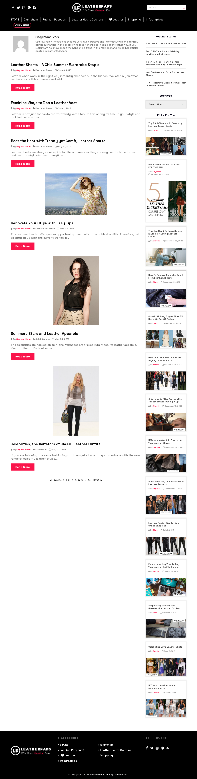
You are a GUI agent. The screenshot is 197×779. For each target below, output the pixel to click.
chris (155, 282)
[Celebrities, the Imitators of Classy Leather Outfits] (76, 401)
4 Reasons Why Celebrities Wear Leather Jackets (166, 483)
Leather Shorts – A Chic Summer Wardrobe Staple (55, 64)
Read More (22, 87)
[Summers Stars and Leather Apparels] (76, 290)
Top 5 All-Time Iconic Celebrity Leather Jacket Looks (162, 52)
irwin (155, 612)
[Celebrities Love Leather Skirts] (166, 667)
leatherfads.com (57, 51)
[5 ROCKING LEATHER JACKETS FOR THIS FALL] (166, 201)
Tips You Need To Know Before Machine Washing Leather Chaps (164, 63)
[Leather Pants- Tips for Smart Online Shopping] (166, 546)
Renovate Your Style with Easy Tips (42, 223)
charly (156, 692)
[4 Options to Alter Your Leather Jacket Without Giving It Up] (166, 422)
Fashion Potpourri (55, 19)
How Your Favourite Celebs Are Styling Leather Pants (164, 359)
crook (156, 130)
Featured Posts (43, 70)
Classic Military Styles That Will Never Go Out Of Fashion (165, 317)
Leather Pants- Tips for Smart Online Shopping (164, 524)
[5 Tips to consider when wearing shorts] (166, 708)
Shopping (134, 19)
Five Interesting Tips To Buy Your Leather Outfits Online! (163, 565)
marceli (156, 406)
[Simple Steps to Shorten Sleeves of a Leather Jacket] (166, 628)
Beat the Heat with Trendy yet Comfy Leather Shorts (58, 141)
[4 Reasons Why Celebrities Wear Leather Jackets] (166, 504)
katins (156, 364)
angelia (156, 488)
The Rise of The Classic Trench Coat (166, 43)
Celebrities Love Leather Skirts (165, 646)
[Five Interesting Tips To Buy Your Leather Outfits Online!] (166, 587)
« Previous (57, 480)
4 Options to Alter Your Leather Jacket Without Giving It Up (165, 400)
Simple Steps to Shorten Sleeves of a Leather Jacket (164, 607)
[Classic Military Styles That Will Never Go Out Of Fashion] (166, 339)
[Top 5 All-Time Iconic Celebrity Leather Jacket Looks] (166, 146)
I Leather (115, 19)
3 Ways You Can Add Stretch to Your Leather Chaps (165, 441)
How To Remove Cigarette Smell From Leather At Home (166, 84)
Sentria (156, 241)
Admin (156, 651)
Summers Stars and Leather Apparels (44, 333)
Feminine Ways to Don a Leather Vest (44, 102)
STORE (15, 19)
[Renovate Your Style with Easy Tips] (76, 194)
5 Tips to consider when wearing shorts (161, 686)
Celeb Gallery (42, 339)
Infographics (154, 19)
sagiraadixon (23, 70)
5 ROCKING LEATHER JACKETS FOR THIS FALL (164, 166)
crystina (157, 171)
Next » (97, 480)
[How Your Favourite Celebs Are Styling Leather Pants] (166, 380)
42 (89, 480)
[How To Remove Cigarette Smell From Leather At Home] (166, 298)
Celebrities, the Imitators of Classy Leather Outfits (56, 444)
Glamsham (31, 19)
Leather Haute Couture (87, 19)
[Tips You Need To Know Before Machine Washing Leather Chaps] (166, 257)
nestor (156, 571)
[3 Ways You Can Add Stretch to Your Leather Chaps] (166, 463)
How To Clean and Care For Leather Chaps (165, 73)
